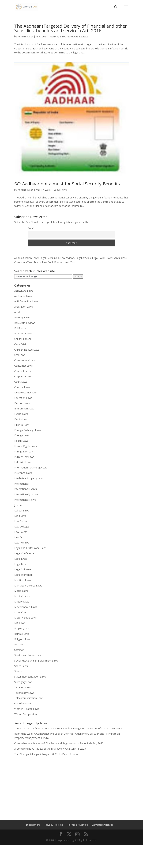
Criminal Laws (22, 387)
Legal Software (22, 569)
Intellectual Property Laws (29, 478)
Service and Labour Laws (28, 655)
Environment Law (24, 408)
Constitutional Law (24, 360)
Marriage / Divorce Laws (28, 585)
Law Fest (19, 537)
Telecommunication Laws (28, 698)
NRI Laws (19, 623)
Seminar (19, 649)
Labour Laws (21, 510)
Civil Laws (19, 355)
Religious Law (22, 639)
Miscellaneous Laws (25, 607)
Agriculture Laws (23, 290)
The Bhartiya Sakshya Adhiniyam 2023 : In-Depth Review (46, 754)
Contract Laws (22, 371)
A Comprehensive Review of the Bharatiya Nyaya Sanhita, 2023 (50, 748)
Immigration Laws (24, 451)
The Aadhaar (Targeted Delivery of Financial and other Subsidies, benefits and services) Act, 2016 (70, 28)
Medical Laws (22, 596)
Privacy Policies (54, 824)
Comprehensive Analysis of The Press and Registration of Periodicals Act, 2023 (58, 743)
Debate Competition (25, 392)
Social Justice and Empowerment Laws (36, 660)
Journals (18, 505)
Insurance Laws (23, 473)
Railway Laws (21, 633)
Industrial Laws (22, 462)
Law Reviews (21, 542)
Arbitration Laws (23, 306)
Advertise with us (102, 824)
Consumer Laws (23, 365)
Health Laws (21, 440)
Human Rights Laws (25, 446)
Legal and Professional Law (30, 548)
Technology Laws (24, 692)
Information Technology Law (30, 467)
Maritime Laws (22, 580)
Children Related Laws (26, 349)
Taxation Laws (22, 687)
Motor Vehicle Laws (25, 617)
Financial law (21, 424)
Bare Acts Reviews (77, 36)
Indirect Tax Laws (24, 457)
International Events (25, 489)
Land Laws (20, 515)
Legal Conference (24, 553)
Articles (18, 312)
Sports (18, 671)
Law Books (20, 521)
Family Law (20, 419)
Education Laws (23, 398)
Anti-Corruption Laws (26, 301)
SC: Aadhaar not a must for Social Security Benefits (67, 184)
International (21, 483)
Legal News (60, 189)
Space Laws (21, 666)
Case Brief (20, 344)
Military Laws (21, 601)
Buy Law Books (23, 333)
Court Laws (20, 381)
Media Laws (21, 590)
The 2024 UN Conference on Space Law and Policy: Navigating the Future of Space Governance (68, 728)
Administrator (25, 36)
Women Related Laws (26, 708)
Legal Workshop (23, 574)
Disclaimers (33, 824)
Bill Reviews (21, 328)
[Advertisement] (71, 785)
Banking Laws (58, 36)
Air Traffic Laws (23, 296)
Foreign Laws (21, 435)
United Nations (22, 703)
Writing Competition (25, 714)
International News (25, 499)
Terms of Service (77, 824)
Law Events (20, 532)
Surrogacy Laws (23, 682)
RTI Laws (19, 644)
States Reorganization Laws (30, 676)
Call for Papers (22, 339)
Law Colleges (21, 526)
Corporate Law (22, 376)
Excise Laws (21, 414)
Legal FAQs (20, 558)
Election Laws (22, 403)
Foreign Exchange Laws (27, 430)
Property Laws (22, 628)
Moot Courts (21, 612)
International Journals (26, 494)
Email (31, 228)
